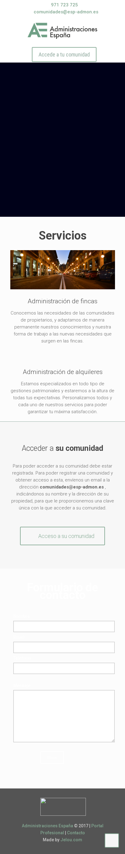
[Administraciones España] (62, 31)
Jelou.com (71, 839)
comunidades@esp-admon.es (66, 12)
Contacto (76, 832)
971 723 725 (64, 5)
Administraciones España (47, 825)
